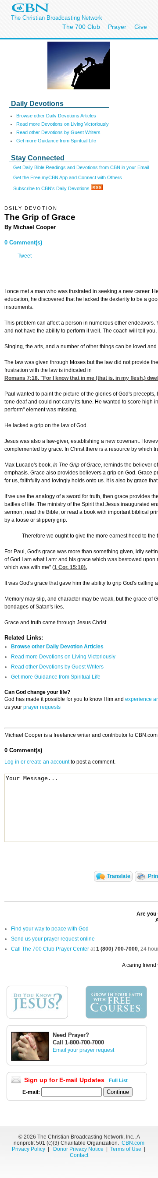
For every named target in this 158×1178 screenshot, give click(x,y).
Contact (79, 1155)
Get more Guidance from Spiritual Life (56, 140)
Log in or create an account (36, 762)
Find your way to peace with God (50, 929)
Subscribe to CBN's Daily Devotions (52, 188)
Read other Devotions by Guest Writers (58, 132)
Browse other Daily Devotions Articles (56, 115)
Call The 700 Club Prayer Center (50, 949)
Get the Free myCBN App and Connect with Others (67, 177)
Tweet (25, 256)
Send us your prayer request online (53, 939)
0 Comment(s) (23, 242)
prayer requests (42, 707)
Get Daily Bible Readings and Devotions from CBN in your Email (81, 167)
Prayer (117, 26)
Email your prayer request (83, 1050)
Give (140, 26)
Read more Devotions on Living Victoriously (62, 124)
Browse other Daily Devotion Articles (57, 647)
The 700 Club (81, 26)
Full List (118, 1080)
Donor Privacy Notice (78, 1149)
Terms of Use (126, 1149)
